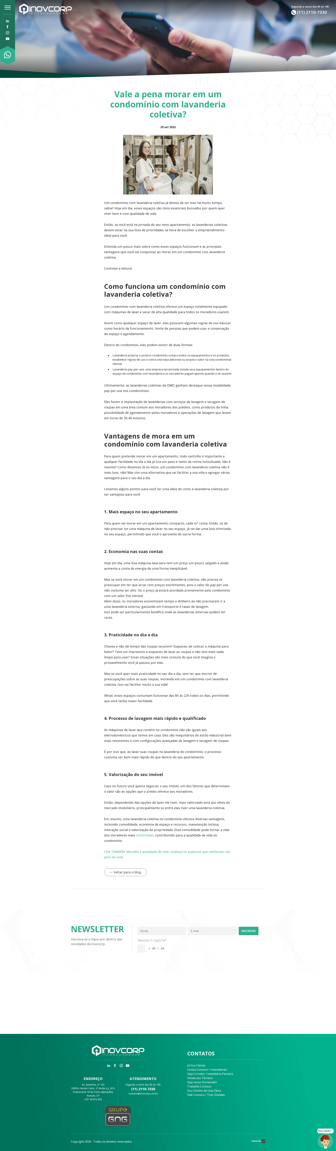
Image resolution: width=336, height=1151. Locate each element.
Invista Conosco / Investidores (207, 1070)
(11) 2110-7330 (143, 1089)
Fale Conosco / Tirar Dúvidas (206, 1095)
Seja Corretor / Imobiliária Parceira (210, 1074)
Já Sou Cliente (196, 1065)
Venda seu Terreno (200, 1078)
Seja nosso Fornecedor (202, 1082)
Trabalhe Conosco (199, 1086)
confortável (144, 835)
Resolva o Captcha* (152, 940)
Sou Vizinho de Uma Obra (204, 1091)
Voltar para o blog (127, 872)
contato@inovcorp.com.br (143, 1093)
